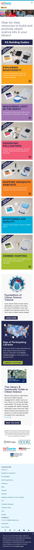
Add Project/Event (7, 480)
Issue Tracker (5, 527)
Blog (2, 487)
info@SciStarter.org (12, 520)
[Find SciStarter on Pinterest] (14, 530)
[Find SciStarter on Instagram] (19, 530)
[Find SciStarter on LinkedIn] (28, 530)
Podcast (3, 490)
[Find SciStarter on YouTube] (24, 530)
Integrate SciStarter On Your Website (12, 497)
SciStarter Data (6, 508)
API (2, 501)
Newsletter (4, 524)
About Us (4, 470)
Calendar (4, 494)
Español (7, 417)
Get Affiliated (5, 477)
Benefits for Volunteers (8, 473)
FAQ (2, 511)
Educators (4, 483)
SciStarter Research (7, 504)
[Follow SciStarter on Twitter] (10, 530)
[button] (3, 8)
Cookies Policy (19, 546)
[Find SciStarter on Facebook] (5, 530)
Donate (3, 515)
